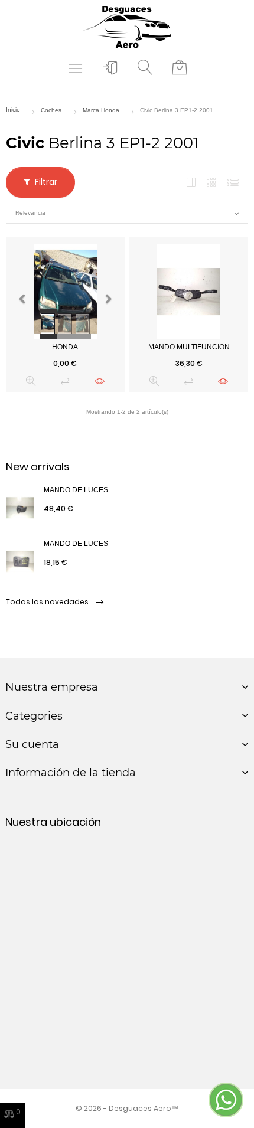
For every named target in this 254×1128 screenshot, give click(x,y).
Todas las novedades (48, 602)
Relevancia (127, 214)
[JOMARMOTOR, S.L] (127, 26)
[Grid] (191, 182)
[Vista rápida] (31, 381)
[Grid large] (212, 182)
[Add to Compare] (65, 381)
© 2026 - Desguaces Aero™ (127, 1108)
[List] (233, 182)
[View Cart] (179, 68)
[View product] (100, 381)
